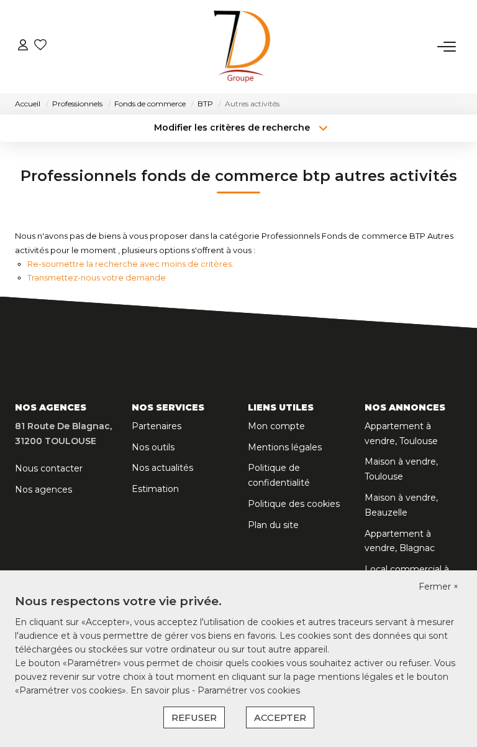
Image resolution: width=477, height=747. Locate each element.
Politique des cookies (294, 503)
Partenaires (156, 426)
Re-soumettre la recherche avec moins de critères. (130, 264)
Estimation (155, 488)
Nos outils (153, 447)
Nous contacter (49, 468)
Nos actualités (162, 467)
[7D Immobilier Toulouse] (242, 46)
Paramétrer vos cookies (249, 690)
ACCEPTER (280, 717)
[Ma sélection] (40, 46)
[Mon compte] (23, 46)
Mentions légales (285, 447)
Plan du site (273, 525)
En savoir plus (161, 690)
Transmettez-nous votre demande (96, 277)
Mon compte (276, 426)
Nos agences (43, 489)
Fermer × (438, 586)
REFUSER (194, 717)
